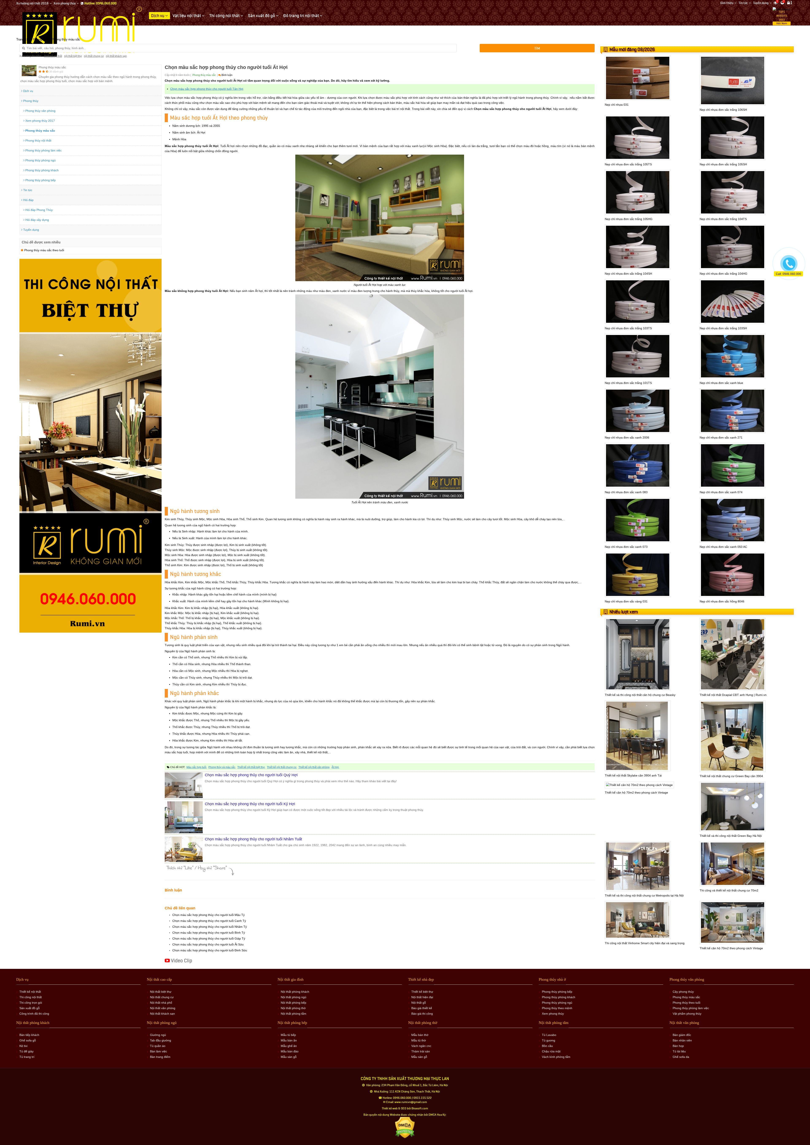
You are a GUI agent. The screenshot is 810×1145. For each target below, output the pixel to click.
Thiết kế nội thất (53, 56)
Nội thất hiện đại (422, 997)
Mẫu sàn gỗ (289, 1057)
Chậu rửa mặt (551, 1051)
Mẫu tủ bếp (288, 1035)
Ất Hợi (335, 767)
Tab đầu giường (160, 1040)
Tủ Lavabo (549, 1035)
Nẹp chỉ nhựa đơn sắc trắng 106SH (723, 109)
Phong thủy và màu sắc (221, 767)
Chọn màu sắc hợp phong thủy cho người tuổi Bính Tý (208, 932)
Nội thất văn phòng (162, 1008)
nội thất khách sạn (116, 56)
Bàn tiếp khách (29, 1035)
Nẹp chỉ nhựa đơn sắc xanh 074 (721, 492)
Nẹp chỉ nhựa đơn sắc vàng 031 (626, 601)
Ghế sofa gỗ (27, 1040)
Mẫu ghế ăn (289, 1046)
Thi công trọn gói (30, 1002)
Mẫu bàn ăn (289, 1040)
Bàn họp (678, 1046)
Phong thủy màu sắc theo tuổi (43, 250)
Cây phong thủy (683, 991)
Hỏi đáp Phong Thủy (38, 210)
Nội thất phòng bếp (293, 1002)
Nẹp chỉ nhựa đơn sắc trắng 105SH (723, 164)
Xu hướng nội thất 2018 (32, 3)
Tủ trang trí (26, 1057)
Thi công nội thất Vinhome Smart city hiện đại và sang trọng (644, 943)
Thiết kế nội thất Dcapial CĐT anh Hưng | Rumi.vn (733, 695)
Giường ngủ (158, 1035)
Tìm (537, 48)
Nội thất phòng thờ (293, 1008)
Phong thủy (30, 101)
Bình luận (226, 75)
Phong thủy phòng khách (41, 170)
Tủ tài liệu (679, 1051)
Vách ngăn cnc (421, 1046)
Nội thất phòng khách (295, 991)
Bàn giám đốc (682, 1035)
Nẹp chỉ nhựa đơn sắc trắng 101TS (628, 383)
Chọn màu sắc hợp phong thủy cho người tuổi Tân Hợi (206, 88)
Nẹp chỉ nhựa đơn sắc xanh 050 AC (723, 546)
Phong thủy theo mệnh (557, 1008)
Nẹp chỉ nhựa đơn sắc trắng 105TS (628, 164)
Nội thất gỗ (418, 1002)
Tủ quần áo (157, 1046)
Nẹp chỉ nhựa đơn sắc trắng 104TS (723, 219)
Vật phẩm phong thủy (687, 1013)
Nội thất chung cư (162, 997)
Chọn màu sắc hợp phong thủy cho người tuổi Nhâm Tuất (253, 839)
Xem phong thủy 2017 (39, 120)
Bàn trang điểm (160, 1057)
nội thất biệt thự (73, 56)
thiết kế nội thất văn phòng (313, 767)
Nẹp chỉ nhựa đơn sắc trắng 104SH (628, 273)
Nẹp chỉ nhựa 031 (617, 104)
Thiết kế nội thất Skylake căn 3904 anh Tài (633, 775)
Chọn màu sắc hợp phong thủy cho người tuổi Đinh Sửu (209, 950)
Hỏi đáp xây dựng (36, 219)
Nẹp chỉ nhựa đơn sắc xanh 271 (721, 437)
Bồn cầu (547, 1046)
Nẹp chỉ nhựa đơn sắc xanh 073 (626, 546)
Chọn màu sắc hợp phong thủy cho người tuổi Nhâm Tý (209, 926)
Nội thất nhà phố (161, 1002)
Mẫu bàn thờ (419, 1035)
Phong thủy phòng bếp (40, 180)
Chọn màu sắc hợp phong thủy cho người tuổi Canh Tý (209, 920)
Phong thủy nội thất (37, 140)
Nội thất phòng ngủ (293, 997)
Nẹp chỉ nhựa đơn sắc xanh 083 (626, 492)
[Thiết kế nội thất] (82, 31)
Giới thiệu (726, 3)
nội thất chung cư (94, 56)
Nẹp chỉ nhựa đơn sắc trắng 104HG (723, 273)
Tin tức (743, 3)
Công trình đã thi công (34, 1013)
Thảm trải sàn (420, 1051)
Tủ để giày (26, 1051)
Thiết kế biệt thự (422, 991)
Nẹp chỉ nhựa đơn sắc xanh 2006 (627, 437)
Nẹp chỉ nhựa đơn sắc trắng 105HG (628, 219)
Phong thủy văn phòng (39, 110)
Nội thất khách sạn (162, 1013)
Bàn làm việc (158, 1051)
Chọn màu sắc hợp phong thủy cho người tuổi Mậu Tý (208, 915)
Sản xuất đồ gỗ (29, 1008)
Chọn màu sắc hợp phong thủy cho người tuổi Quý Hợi (251, 775)
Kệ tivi (23, 1046)
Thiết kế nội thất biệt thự (251, 767)
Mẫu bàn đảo (289, 1051)
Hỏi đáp (28, 200)
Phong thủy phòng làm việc (43, 150)
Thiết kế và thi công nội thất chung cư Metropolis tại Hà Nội (644, 895)
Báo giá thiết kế (421, 1008)
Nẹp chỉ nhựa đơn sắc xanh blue (721, 383)
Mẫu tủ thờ (418, 1040)
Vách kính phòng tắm (556, 1057)
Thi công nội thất (30, 997)
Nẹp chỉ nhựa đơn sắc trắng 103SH (723, 328)
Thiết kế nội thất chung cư (281, 767)
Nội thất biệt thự (160, 991)
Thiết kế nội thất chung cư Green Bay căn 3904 (731, 776)
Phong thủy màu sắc (39, 130)
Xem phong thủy (65, 3)
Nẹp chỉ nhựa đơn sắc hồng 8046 (722, 601)
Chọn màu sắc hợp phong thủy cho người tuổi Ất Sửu (208, 944)
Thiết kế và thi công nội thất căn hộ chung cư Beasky (640, 695)
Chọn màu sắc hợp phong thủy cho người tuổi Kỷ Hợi (250, 804)
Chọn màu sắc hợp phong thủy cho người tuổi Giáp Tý (208, 938)
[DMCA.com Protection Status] (405, 1127)
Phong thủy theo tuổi (686, 1002)
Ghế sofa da (681, 1057)
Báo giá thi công (422, 1013)
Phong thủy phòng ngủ (40, 160)
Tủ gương (548, 1040)
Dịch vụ (27, 91)
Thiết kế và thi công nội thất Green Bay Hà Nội (731, 835)
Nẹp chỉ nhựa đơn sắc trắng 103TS (628, 328)
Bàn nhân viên (682, 1040)
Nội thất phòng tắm (293, 1013)
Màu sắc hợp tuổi (196, 767)
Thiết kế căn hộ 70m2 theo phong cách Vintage (636, 792)
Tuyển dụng (760, 3)
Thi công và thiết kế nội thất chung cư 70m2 (729, 890)
